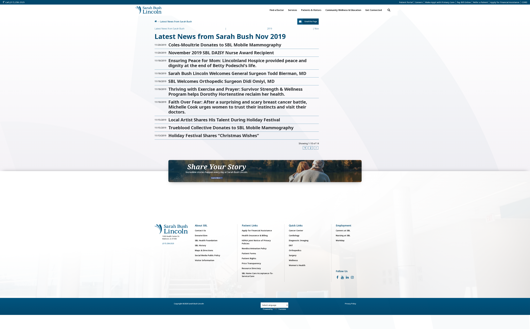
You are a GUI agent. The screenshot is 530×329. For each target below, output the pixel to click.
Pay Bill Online (464, 2)
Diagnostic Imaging (298, 240)
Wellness (293, 260)
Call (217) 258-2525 (15, 2)
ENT (291, 245)
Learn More (216, 178)
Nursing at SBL (343, 235)
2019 (269, 28)
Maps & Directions (204, 250)
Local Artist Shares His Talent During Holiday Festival (224, 120)
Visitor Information (204, 260)
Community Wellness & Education (343, 10)
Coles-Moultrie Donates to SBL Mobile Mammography (224, 45)
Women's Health (297, 265)
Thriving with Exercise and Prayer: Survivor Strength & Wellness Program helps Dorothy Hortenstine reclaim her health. (235, 91)
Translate (282, 309)
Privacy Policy (350, 303)
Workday (340, 240)
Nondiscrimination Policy (254, 248)
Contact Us (200, 230)
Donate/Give (201, 235)
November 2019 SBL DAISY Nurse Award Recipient (221, 53)
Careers (419, 2)
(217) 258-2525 (168, 243)
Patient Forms (249, 253)
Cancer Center (296, 230)
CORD (524, 2)
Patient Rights (249, 258)
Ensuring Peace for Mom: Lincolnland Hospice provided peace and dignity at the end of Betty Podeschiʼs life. (237, 63)
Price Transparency (251, 263)
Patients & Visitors (311, 10)
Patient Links (250, 225)
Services (292, 10)
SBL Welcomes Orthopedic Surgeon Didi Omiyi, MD (221, 81)
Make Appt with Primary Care (440, 2)
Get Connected (373, 10)
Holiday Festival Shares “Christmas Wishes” (213, 135)
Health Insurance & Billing (255, 235)
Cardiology (294, 235)
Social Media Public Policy (207, 255)
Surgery (292, 255)
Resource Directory (251, 268)
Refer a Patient (480, 2)
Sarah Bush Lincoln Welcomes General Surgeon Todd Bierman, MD (237, 73)
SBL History (200, 245)
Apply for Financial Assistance (504, 2)
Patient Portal (406, 2)
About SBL (201, 225)
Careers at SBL (343, 230)
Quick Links (296, 225)
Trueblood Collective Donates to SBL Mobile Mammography (231, 127)
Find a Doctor (277, 10)
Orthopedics (295, 250)
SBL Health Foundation (206, 240)
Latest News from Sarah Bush (176, 21)
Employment (343, 225)
